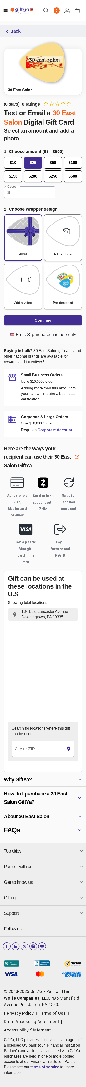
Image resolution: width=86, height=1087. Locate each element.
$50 (53, 163)
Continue (43, 320)
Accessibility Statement (27, 1029)
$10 (13, 163)
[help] (78, 457)
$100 (73, 163)
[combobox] (37, 749)
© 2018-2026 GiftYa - (24, 991)
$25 (33, 163)
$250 (53, 176)
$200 (33, 176)
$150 (13, 176)
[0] (77, 11)
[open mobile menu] (5, 10)
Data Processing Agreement (31, 1021)
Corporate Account (55, 430)
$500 (73, 176)
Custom (13, 187)
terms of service (44, 1067)
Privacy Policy (20, 1013)
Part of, (41, 998)
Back (15, 31)
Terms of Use (52, 1013)
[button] (43, 614)
